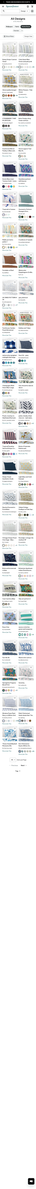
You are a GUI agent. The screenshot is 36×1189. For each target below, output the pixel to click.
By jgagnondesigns (7, 481)
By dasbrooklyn (23, 94)
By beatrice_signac (23, 390)
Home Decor (26, 26)
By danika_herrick (7, 64)
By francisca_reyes (7, 748)
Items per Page (21, 760)
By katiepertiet (6, 332)
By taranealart (6, 572)
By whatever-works (7, 601)
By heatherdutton (7, 183)
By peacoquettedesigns (25, 450)
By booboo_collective (24, 420)
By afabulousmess (7, 359)
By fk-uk (21, 274)
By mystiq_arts (22, 685)
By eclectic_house (7, 153)
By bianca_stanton (23, 572)
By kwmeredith (6, 629)
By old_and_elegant (7, 123)
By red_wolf (22, 213)
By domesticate (6, 211)
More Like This (6, 70)
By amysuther (22, 153)
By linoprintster (23, 601)
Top (18, 771)
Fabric (17, 26)
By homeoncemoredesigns (9, 511)
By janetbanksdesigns (24, 242)
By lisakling (22, 717)
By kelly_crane (22, 511)
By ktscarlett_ (22, 300)
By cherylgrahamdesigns (25, 748)
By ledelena (22, 183)
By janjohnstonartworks (8, 687)
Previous (13, 765)
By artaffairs (5, 272)
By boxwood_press (23, 631)
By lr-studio (5, 542)
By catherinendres (23, 330)
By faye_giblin (6, 450)
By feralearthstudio (23, 357)
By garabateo (22, 542)
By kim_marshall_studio (8, 420)
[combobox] (24, 11)
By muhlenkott (6, 660)
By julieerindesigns (23, 481)
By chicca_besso (6, 244)
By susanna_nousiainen (25, 123)
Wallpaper (9, 26)
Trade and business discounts (18, 2)
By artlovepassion (7, 302)
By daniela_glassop (7, 390)
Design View (28, 36)
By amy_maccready (7, 92)
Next (24, 765)
